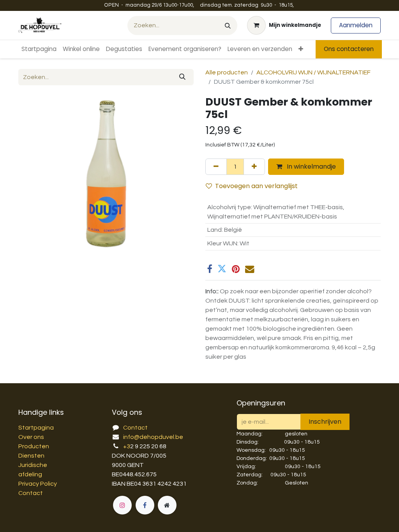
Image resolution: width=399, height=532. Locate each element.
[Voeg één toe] (254, 167)
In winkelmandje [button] (310, 166)
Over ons (31, 437)
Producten (33, 446)
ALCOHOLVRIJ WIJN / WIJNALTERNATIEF (313, 72)
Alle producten (226, 72)
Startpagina (36, 428)
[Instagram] (122, 505)
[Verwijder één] (216, 167)
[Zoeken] (227, 25)
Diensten (31, 456)
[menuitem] (39, 49)
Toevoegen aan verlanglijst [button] (256, 185)
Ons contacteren (349, 49)
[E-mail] (249, 268)
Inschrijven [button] (325, 421)
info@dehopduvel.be (153, 437)
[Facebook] (209, 268)
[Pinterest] (236, 268)
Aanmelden (356, 25)
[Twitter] (221, 268)
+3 (126, 446)
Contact (30, 493)
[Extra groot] (167, 505)
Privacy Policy (37, 484)
